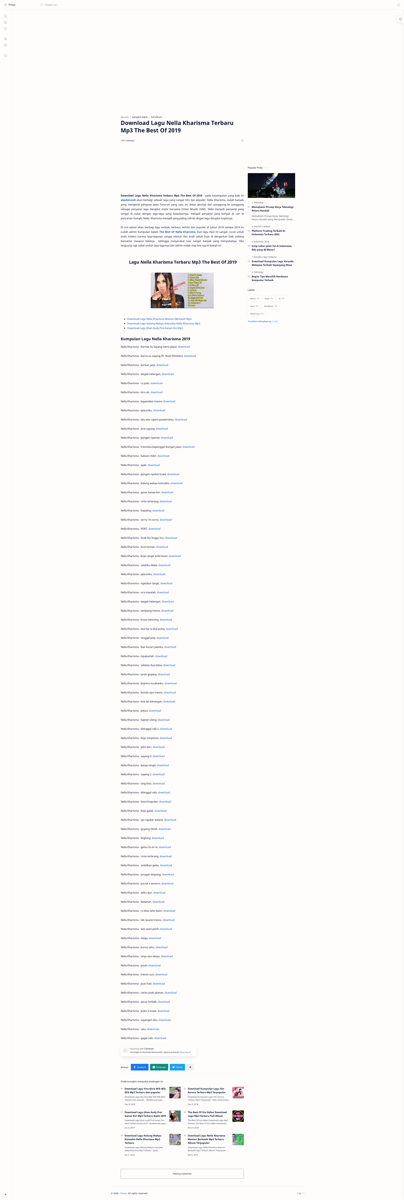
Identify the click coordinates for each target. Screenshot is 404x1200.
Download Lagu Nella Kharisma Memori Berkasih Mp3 (159, 319)
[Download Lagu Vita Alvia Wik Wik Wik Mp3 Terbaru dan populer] (175, 1092)
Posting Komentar (182, 1173)
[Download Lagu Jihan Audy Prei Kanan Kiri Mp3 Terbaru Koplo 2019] (175, 1116)
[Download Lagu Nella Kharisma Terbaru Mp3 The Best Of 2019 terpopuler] (182, 290)
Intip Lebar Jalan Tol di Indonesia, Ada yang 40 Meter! (272, 247)
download (184, 346)
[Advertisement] (205, 36)
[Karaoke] (258, 256)
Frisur (12, 4)
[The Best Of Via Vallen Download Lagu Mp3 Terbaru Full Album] (238, 1116)
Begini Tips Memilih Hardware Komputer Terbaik (270, 278)
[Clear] (90, 4)
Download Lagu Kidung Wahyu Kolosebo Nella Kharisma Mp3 (163, 323)
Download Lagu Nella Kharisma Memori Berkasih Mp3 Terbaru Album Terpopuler (206, 1139)
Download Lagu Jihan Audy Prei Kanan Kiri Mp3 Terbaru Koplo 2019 (145, 1114)
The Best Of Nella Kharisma (177, 232)
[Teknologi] (258, 202)
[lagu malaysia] (270, 256)
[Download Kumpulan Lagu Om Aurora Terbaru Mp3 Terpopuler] (238, 1092)
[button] (398, 4)
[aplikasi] (266, 226)
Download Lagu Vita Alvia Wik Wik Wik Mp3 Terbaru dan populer (145, 1090)
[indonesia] (259, 241)
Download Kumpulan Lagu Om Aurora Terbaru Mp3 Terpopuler (207, 1090)
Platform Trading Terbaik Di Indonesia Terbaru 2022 (268, 232)
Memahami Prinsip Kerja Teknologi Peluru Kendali (273, 208)
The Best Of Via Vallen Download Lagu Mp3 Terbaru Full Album (207, 1114)
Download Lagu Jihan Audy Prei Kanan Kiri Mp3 (155, 328)
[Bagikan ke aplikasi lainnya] (190, 1067)
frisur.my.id (185, 1052)
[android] (258, 226)
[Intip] (267, 241)
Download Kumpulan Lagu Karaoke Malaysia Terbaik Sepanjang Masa (273, 263)
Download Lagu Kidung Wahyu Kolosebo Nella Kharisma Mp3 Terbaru (143, 1139)
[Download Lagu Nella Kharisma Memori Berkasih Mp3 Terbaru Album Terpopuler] (238, 1139)
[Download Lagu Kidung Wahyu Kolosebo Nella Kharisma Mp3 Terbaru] (175, 1139)
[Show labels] (263, 321)
